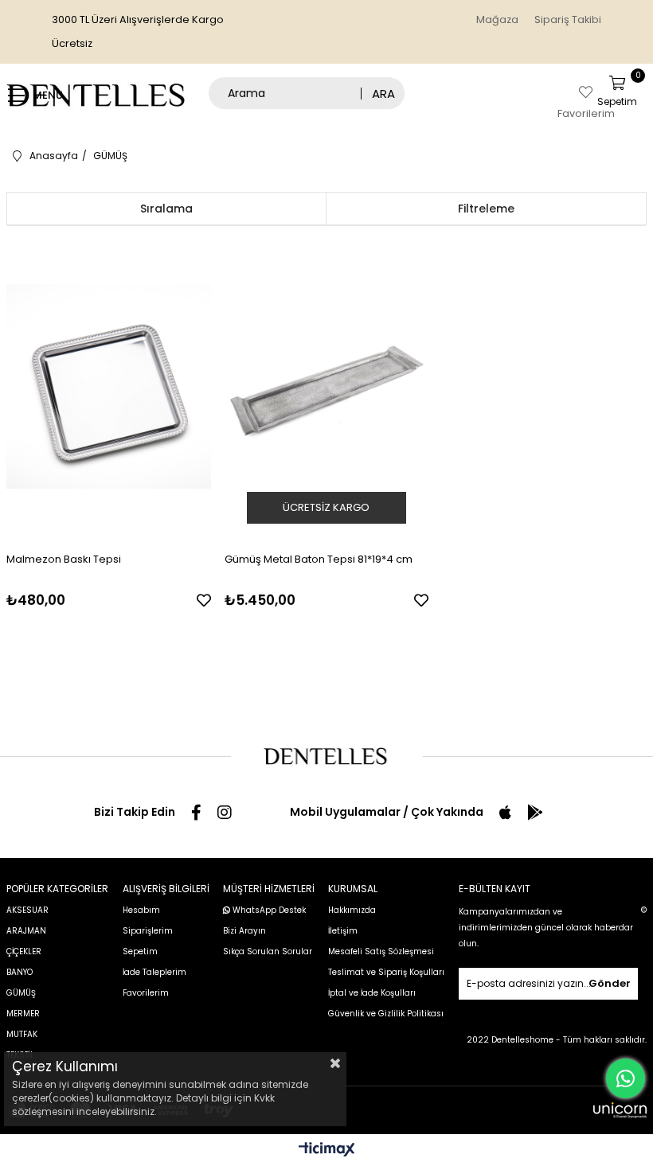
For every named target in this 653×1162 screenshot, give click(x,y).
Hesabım (141, 910)
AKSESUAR (27, 910)
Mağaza (497, 19)
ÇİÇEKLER (23, 951)
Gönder (609, 983)
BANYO (19, 972)
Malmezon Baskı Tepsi (63, 559)
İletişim (343, 931)
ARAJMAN (26, 931)
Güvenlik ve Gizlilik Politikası (386, 1014)
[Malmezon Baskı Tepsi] (108, 386)
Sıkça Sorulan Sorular (267, 951)
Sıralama (166, 208)
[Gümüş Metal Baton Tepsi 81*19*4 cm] (327, 386)
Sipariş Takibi (567, 19)
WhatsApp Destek (268, 910)
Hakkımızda (352, 910)
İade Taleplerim (154, 972)
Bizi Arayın (244, 931)
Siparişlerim (148, 931)
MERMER (23, 1014)
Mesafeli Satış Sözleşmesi (381, 951)
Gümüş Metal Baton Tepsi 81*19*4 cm (319, 559)
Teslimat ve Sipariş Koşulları (386, 972)
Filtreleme (486, 208)
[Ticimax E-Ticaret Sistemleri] (327, 1150)
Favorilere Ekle (204, 600)
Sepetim (140, 951)
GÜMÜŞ (21, 993)
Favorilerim (146, 993)
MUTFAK (21, 1034)
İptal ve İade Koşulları (372, 993)
